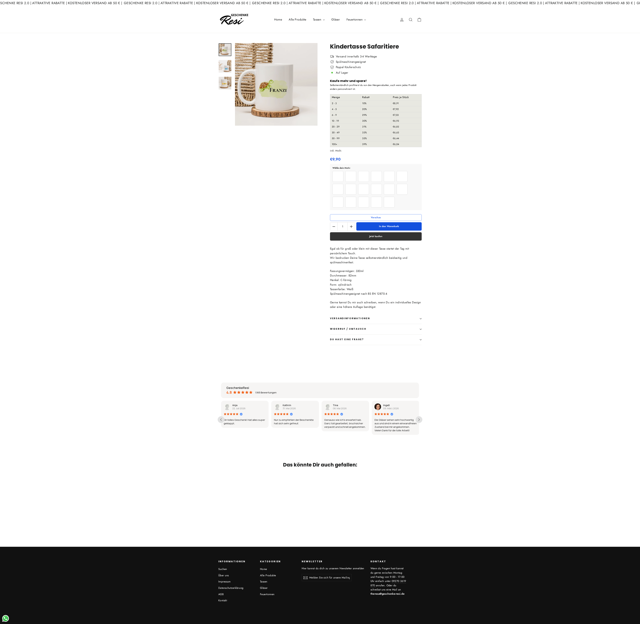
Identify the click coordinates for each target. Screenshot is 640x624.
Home (278, 19)
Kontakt (222, 600)
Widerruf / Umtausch (348, 329)
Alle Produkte (297, 19)
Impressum (224, 581)
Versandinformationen (350, 318)
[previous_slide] (221, 419)
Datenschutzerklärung (231, 588)
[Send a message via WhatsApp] (6, 618)
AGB (221, 594)
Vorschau (376, 217)
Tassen (317, 19)
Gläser (335, 19)
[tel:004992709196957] (375, 585)
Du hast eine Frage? (347, 339)
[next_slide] (419, 419)
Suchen (222, 569)
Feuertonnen (354, 19)
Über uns (223, 575)
